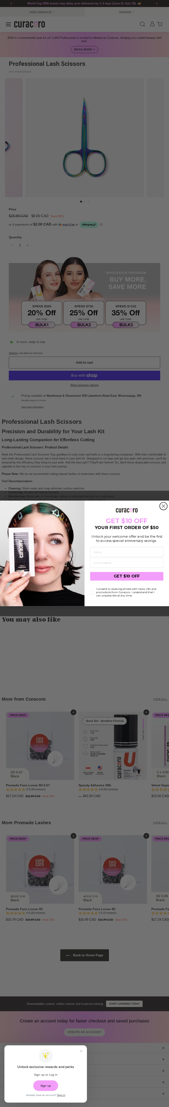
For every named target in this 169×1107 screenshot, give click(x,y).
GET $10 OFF (127, 576)
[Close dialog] (163, 506)
